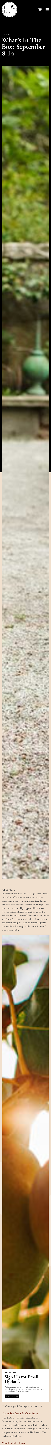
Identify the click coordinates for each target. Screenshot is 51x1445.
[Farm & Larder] (9, 9)
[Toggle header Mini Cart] (40, 10)
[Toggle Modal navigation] (47, 10)
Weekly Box (6, 34)
